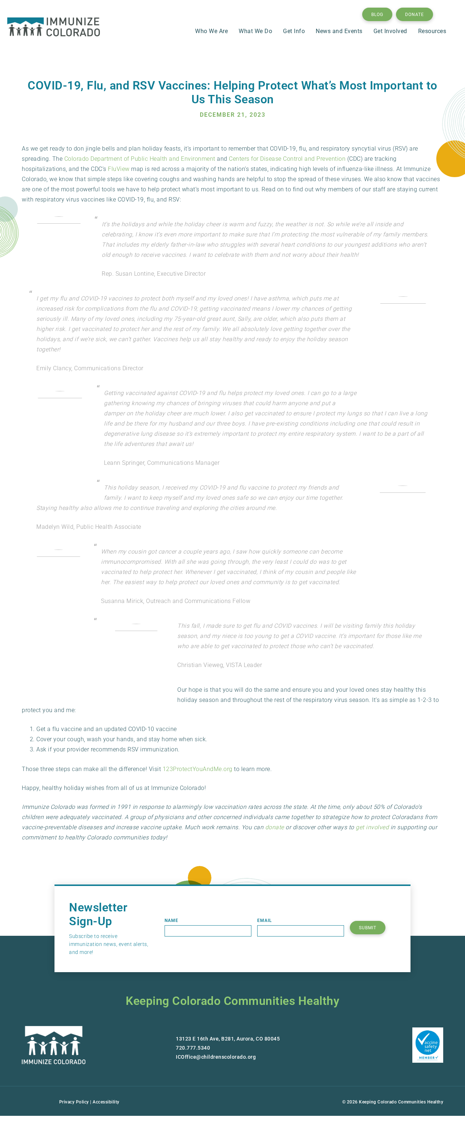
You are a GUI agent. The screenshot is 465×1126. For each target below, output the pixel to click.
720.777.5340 (193, 1048)
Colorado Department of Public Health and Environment (139, 158)
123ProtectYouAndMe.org (197, 769)
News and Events (339, 31)
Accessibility (106, 1102)
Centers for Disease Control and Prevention (287, 158)
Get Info (294, 31)
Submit (367, 927)
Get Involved (390, 31)
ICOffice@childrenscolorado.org (216, 1057)
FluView (119, 168)
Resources (432, 31)
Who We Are (211, 31)
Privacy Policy (74, 1102)
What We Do (255, 31)
